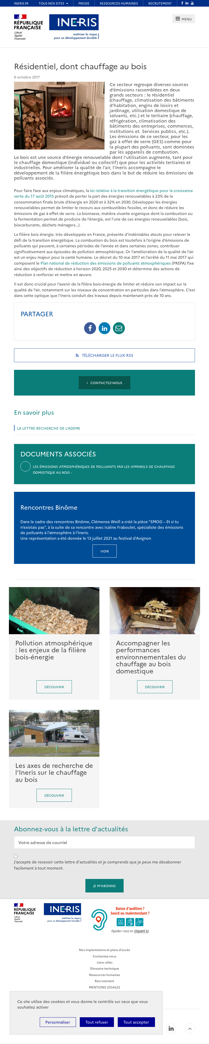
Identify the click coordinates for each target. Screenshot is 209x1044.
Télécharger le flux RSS (114, 357)
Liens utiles (104, 962)
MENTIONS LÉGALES (104, 987)
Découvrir (54, 686)
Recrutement (104, 981)
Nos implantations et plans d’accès (104, 949)
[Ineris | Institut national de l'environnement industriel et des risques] (74, 26)
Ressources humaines (104, 974)
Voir (104, 551)
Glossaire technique (104, 968)
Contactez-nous (105, 382)
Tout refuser (96, 1022)
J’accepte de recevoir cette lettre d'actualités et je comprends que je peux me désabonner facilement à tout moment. (97, 865)
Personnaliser (57, 1022)
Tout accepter (136, 1022)
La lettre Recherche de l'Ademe (48, 428)
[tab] (183, 18)
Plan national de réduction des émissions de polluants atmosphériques (106, 263)
